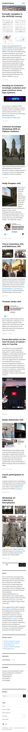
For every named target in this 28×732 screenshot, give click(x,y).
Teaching (4, 716)
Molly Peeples (21, 187)
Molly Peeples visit (11, 183)
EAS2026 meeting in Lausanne (12, 641)
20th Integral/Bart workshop (11, 643)
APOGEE (16, 48)
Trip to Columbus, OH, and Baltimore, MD (13, 245)
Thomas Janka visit (11, 301)
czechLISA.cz (18, 488)
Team (3, 706)
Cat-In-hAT (13, 618)
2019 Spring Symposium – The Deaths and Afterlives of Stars (13, 288)
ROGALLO (8, 609)
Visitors (9, 238)
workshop (5, 172)
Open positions (6, 712)
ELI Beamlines (18, 551)
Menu (23, 3)
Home (4, 702)
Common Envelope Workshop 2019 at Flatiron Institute (11, 129)
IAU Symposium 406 (9, 645)
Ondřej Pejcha (8, 3)
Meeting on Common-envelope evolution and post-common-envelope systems (13, 89)
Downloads (5, 719)
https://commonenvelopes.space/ (11, 117)
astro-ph (15, 76)
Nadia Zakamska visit (12, 420)
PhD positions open (9, 648)
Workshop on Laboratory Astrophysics (8, 500)
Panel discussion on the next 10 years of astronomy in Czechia (14, 341)
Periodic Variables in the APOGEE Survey (12, 15)
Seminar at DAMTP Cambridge (12, 646)
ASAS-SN (4, 49)
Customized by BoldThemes (20, 728)
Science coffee (15, 599)
